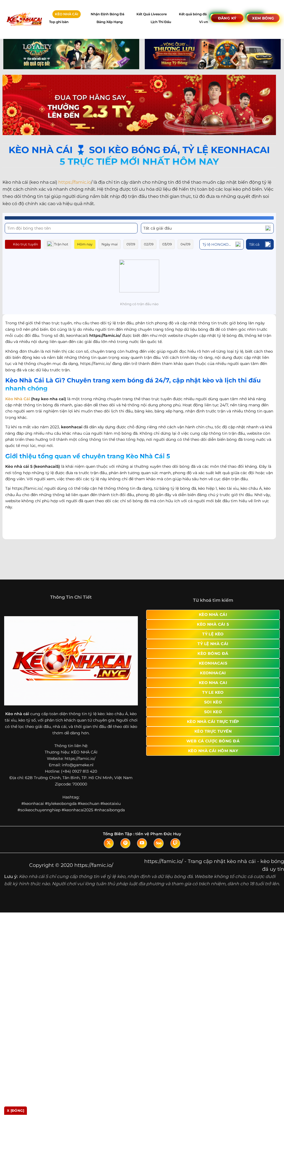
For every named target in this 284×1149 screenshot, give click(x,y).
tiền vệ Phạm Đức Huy (158, 839)
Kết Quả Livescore (151, 14)
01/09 (130, 244)
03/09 (167, 244)
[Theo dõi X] (109, 849)
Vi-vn (203, 22)
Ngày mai (110, 244)
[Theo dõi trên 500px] (159, 849)
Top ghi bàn (59, 22)
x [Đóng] (15, 1110)
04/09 (185, 244)
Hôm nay (85, 244)
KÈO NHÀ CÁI (66, 14)
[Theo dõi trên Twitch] (175, 849)
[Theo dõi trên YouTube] (142, 849)
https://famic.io (74, 182)
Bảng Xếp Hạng (110, 22)
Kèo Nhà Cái (17, 398)
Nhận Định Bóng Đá (107, 14)
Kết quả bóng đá (193, 14)
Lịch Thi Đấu (161, 22)
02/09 (148, 244)
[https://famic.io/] (24, 19)
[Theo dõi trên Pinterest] (125, 849)
